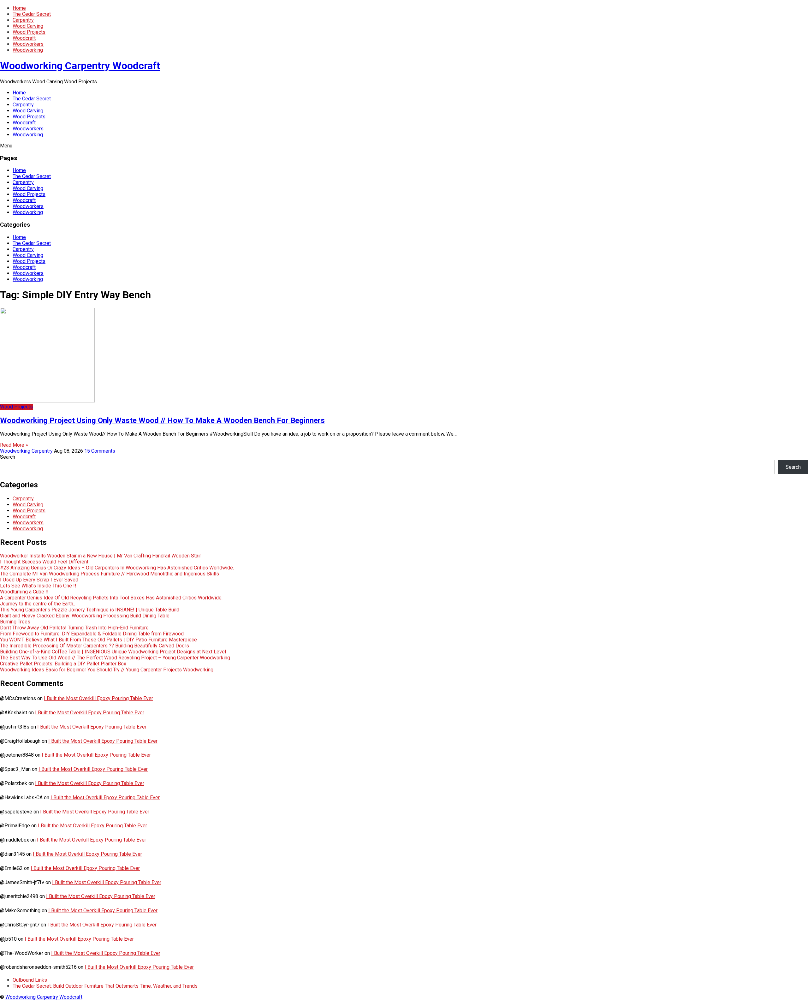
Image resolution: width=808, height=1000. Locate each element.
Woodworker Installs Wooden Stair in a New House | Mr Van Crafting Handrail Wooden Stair (100, 556)
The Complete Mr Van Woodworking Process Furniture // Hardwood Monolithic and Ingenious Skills (109, 574)
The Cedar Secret (32, 14)
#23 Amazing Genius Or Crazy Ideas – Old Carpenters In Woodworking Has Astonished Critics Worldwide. (117, 568)
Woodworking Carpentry (26, 451)
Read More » (14, 445)
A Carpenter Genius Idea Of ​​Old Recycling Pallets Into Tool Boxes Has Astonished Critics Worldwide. (111, 598)
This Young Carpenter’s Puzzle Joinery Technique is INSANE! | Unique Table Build (89, 610)
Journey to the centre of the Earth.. (37, 604)
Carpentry (23, 20)
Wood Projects (29, 32)
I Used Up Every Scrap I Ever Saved (39, 580)
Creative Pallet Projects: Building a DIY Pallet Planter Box (63, 664)
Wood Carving (28, 26)
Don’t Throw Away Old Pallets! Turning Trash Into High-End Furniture (74, 628)
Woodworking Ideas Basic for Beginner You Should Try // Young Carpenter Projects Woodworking (106, 670)
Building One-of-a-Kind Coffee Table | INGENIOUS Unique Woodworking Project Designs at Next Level (113, 652)
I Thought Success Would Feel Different (44, 562)
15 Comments (99, 451)
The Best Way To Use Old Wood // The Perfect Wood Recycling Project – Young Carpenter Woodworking (115, 658)
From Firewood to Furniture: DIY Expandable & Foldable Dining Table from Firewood (92, 634)
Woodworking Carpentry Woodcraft (80, 66)
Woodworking (28, 50)
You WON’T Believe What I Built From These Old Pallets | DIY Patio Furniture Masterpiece (98, 640)
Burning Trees (15, 622)
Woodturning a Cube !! (24, 592)
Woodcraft (24, 38)
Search (7, 457)
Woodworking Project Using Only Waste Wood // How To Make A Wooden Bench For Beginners (162, 420)
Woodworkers (28, 44)
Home (19, 8)
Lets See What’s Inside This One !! (38, 586)
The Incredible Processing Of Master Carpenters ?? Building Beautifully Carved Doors (94, 646)
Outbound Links (30, 980)
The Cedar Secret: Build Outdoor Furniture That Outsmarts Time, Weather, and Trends (105, 986)
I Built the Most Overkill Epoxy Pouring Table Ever (98, 698)
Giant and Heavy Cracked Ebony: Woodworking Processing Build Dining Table (84, 616)
